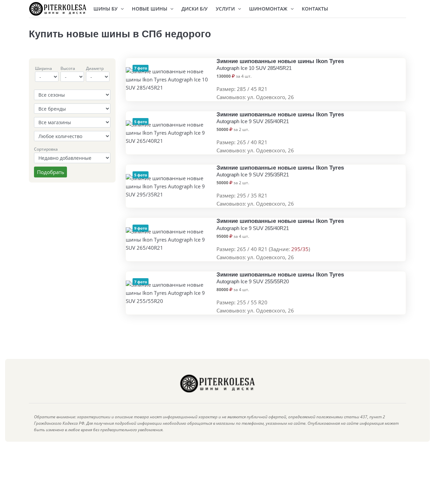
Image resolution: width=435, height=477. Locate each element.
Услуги (226, 8)
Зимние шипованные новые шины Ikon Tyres (280, 64)
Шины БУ (106, 8)
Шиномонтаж (269, 8)
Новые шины (150, 8)
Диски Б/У (194, 8)
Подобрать (50, 172)
